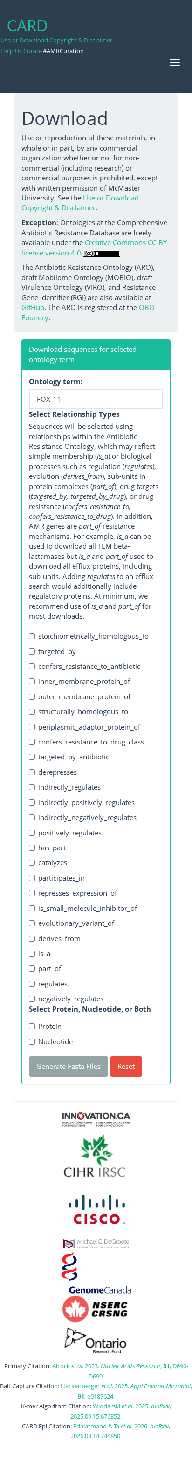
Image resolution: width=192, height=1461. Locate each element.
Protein (50, 1026)
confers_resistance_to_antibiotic (89, 666)
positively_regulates (70, 832)
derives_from (59, 938)
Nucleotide (55, 1041)
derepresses (57, 772)
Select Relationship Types (74, 414)
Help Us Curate (21, 51)
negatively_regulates (70, 998)
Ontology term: (55, 381)
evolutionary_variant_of (76, 923)
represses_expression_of (77, 892)
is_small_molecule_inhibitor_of (87, 908)
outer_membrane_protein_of (84, 696)
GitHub (32, 307)
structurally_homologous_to (83, 711)
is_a (44, 953)
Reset (126, 1066)
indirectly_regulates (69, 787)
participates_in (61, 877)
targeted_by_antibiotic (73, 756)
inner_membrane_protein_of (84, 681)
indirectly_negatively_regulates (87, 817)
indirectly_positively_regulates (86, 802)
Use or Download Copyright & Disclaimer (56, 40)
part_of (49, 968)
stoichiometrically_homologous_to (93, 636)
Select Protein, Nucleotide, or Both (90, 1008)
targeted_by (57, 651)
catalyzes (52, 862)
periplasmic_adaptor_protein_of (89, 726)
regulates (53, 983)
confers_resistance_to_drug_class (91, 741)
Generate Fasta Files (68, 1066)
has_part (52, 847)
